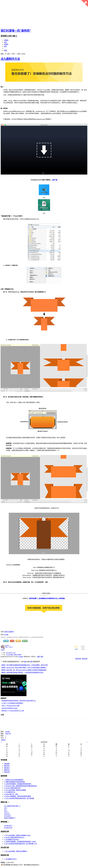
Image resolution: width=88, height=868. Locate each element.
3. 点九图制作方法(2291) (11, 839)
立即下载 (54, 180)
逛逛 (31, 662)
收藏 (38, 657)
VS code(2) (7, 816)
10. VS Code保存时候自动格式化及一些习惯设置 (19, 798)
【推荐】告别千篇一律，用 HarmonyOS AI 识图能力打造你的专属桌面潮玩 (23, 670)
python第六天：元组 (10, 652)
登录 (25, 662)
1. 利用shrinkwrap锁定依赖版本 (13, 780)
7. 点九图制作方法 (9, 792)
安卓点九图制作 (9, 632)
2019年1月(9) (8, 828)
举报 (41, 657)
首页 (5, 42)
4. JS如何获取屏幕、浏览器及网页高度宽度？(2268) (20, 841)
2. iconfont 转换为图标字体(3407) (14, 837)
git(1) (5, 808)
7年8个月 (8, 734)
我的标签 (7, 772)
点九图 (6, 635)
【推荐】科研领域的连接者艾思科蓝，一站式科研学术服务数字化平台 (22, 672)
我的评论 (7, 766)
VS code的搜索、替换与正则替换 (13, 654)
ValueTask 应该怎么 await (9, 708)
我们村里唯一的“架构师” (16, 30)
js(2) (5, 810)
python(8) (7, 814)
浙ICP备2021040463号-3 (31, 865)
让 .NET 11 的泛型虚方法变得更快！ (13, 703)
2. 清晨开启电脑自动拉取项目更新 (14, 782)
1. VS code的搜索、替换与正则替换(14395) (17, 835)
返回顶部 (84, 659)
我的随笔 (7, 764)
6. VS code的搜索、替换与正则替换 (15, 790)
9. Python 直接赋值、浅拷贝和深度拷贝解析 (17, 796)
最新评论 (7, 770)
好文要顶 (6, 641)
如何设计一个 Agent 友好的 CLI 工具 (13, 711)
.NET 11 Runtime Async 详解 (10, 706)
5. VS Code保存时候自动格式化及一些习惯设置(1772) (20, 844)
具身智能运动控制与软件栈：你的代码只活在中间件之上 (19, 701)
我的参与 (7, 768)
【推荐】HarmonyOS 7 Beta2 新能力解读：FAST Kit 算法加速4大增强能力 (23, 667)
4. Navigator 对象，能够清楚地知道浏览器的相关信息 (20, 786)
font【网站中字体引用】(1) (12, 806)
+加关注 (2, 650)
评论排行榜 (5, 847)
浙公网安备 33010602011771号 (13, 865)
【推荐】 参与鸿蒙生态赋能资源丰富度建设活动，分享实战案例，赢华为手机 (24, 665)
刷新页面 (78, 659)
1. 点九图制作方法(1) (10, 859)
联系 (5, 46)
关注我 (12, 641)
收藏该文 (18, 641)
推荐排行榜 (5, 855)
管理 (5, 50)
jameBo (7, 645)
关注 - (11, 647)
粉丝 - (7, 647)
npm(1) (6, 812)
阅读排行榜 (5, 831)
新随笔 (6, 44)
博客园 (6, 40)
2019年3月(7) (8, 826)
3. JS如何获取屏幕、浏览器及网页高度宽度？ (18, 784)
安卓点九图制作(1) (9, 818)
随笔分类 (4, 802)
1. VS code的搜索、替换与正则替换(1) (16, 851)
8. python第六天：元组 (11, 794)
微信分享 (25, 641)
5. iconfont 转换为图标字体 (12, 788)
